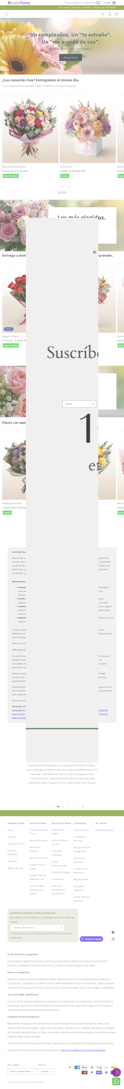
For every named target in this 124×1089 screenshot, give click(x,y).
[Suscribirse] (92, 404)
